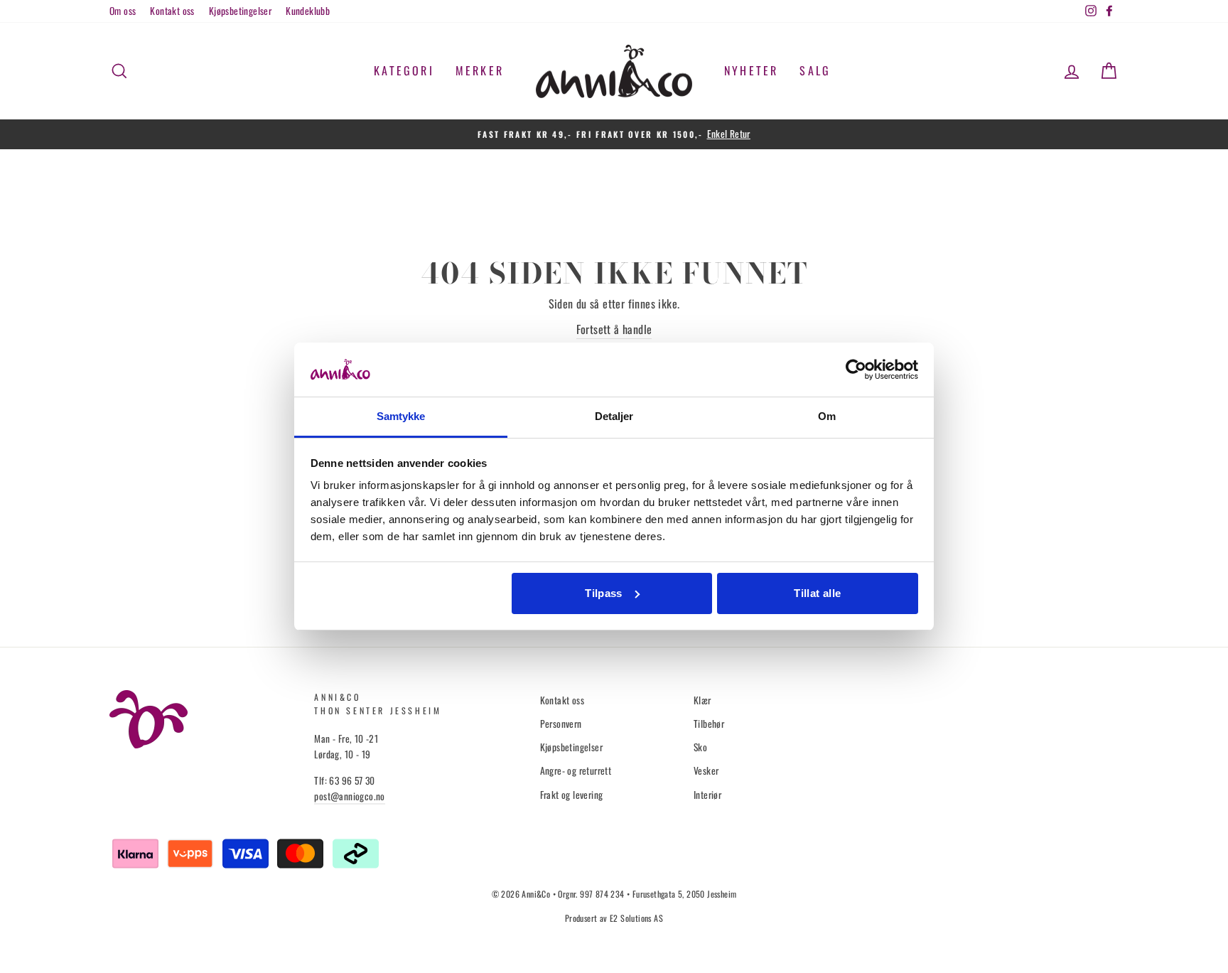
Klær (702, 700)
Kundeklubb (308, 11)
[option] (614, 134)
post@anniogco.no (349, 796)
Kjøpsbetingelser (240, 11)
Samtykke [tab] (401, 416)
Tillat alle (817, 593)
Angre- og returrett (576, 770)
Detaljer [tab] (614, 416)
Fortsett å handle (614, 329)
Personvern (561, 723)
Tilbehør (709, 723)
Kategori (404, 70)
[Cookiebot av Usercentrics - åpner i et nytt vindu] (856, 369)
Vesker (706, 770)
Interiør (707, 794)
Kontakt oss (172, 11)
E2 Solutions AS (636, 918)
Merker (480, 70)
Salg (815, 70)
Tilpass (604, 593)
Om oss (122, 11)
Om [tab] (827, 416)
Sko (700, 747)
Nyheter (751, 70)
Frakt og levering (571, 794)
